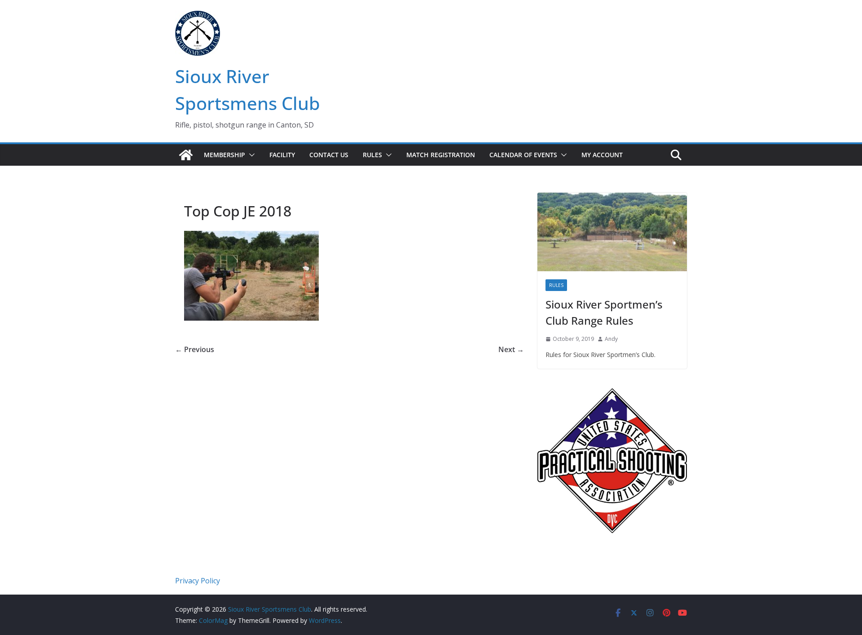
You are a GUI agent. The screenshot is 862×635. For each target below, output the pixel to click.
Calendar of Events (523, 154)
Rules (372, 154)
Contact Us (328, 154)
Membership (224, 154)
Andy (611, 339)
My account (602, 154)
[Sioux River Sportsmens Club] (186, 155)
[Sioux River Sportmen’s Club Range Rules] (612, 232)
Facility (282, 154)
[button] (250, 155)
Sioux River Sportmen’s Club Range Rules (604, 312)
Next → (511, 349)
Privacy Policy (197, 581)
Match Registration (440, 154)
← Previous (194, 349)
